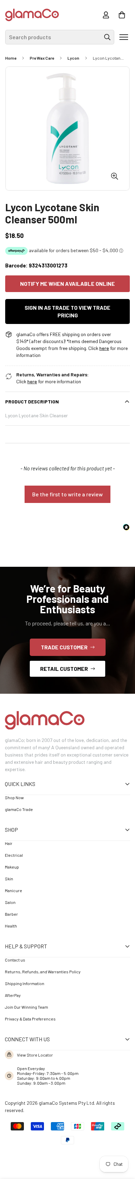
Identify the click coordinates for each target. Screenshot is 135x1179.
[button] (122, 15)
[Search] (107, 37)
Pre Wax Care (42, 57)
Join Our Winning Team (26, 1007)
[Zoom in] (114, 176)
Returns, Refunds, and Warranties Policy (43, 971)
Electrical (14, 855)
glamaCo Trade (19, 809)
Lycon (73, 57)
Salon (10, 902)
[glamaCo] (32, 15)
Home (10, 57)
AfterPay (13, 995)
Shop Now (14, 797)
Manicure (13, 890)
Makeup (12, 866)
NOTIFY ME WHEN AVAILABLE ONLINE (67, 283)
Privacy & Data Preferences (30, 1018)
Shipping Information (24, 983)
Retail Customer (64, 668)
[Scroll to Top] (119, 1141)
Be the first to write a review (67, 494)
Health (11, 925)
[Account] (106, 15)
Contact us (15, 959)
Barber (11, 914)
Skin (9, 878)
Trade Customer (64, 647)
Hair (8, 843)
